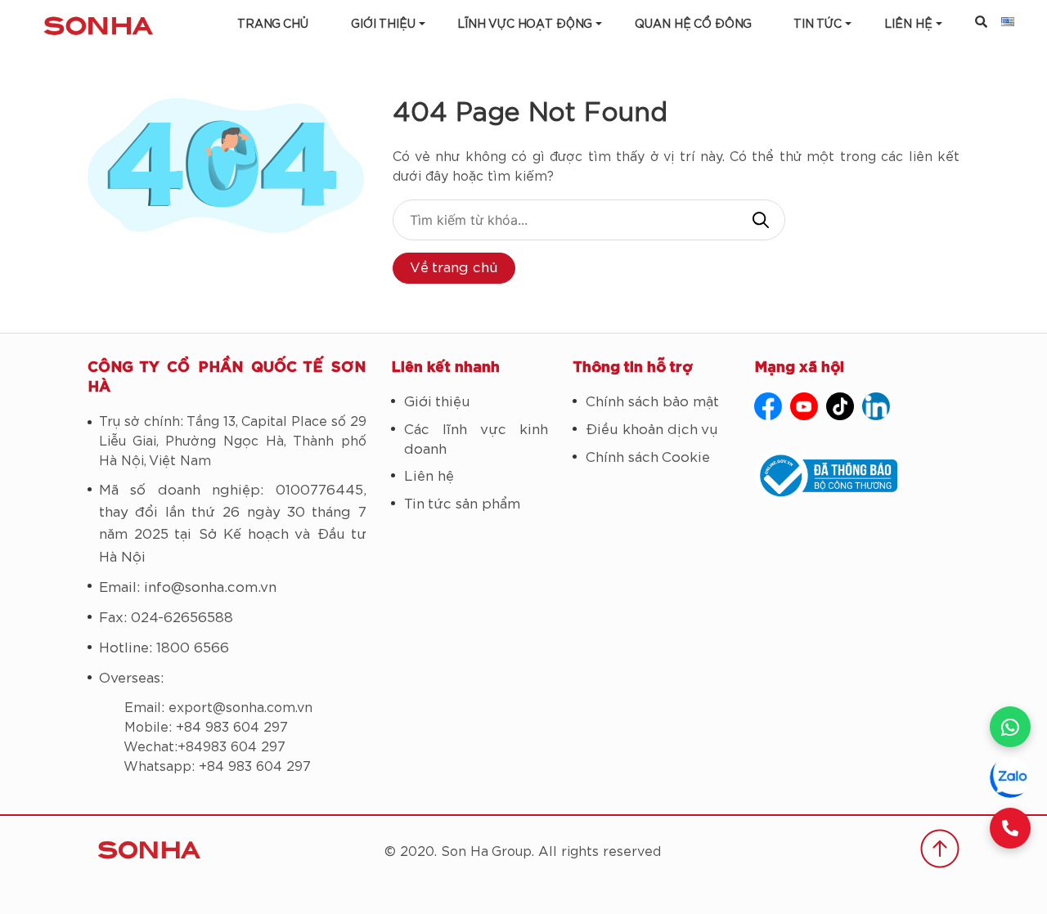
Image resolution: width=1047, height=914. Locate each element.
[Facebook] (768, 406)
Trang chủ (272, 24)
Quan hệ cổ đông (693, 24)
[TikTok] (840, 406)
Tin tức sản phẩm (462, 504)
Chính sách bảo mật (652, 402)
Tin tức (817, 24)
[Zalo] (1010, 777)
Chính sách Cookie (648, 457)
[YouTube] (804, 406)
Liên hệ (429, 476)
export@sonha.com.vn (240, 708)
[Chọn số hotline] (1010, 828)
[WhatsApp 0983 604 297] (1010, 726)
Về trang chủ (454, 268)
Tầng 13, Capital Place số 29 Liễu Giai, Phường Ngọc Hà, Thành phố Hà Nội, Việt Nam (232, 441)
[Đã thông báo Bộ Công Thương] (856, 476)
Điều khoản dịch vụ (652, 430)
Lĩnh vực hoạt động (524, 24)
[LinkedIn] (876, 406)
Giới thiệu (383, 24)
